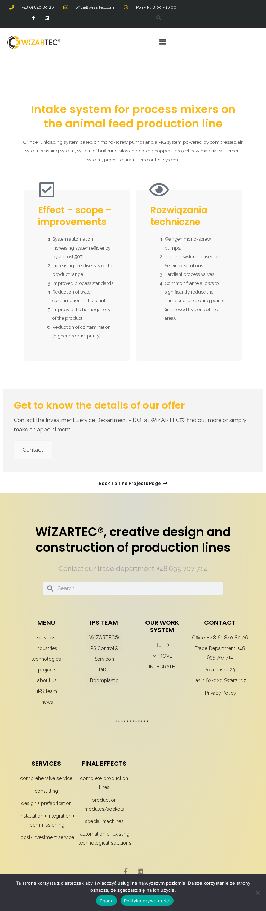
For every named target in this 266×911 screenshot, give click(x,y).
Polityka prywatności (147, 900)
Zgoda (106, 900)
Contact (33, 450)
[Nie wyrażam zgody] (257, 892)
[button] (162, 42)
